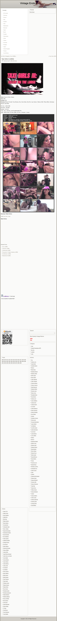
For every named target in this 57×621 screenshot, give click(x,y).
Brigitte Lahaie (34, 373)
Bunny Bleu (33, 377)
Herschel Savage (6, 548)
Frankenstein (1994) (6, 250)
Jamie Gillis (5, 552)
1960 (3, 359)
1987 (18, 361)
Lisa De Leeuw (34, 427)
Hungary (5, 44)
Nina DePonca (34, 456)
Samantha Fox (34, 468)
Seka (32, 472)
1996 (14, 362)
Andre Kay (5, 517)
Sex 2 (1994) (5, 246)
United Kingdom (6, 48)
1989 (23, 361)
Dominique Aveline (7, 532)
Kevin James (6, 571)
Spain (4, 30)
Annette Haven (34, 365)
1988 (20, 361)
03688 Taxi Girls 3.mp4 (5, 216)
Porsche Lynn (34, 462)
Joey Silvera (5, 561)
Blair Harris (33, 369)
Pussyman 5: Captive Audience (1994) (10, 252)
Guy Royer (5, 544)
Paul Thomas (6, 579)
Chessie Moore (34, 383)
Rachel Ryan (33, 464)
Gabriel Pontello (6, 540)
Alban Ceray (5, 513)
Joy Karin (33, 406)
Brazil (4, 32)
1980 (3, 361)
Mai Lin (32, 439)
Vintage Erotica (28, 3)
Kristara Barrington (35, 422)
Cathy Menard (34, 379)
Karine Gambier (34, 412)
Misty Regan (33, 451)
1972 (9, 359)
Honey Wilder (6, 550)
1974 (14, 359)
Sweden (5, 21)
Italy (4, 19)
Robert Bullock (6, 594)
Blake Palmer (6, 521)
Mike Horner (5, 575)
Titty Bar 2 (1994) (5, 248)
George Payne (6, 542)
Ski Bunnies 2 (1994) (6, 253)
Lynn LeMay (33, 435)
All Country (5, 13)
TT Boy (4, 608)
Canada (5, 34)
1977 (20, 359)
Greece (4, 17)
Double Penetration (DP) (36, 348)
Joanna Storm (34, 404)
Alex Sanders (6, 515)
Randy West (5, 586)
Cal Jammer (5, 524)
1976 (18, 359)
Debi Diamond (34, 387)
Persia (32, 460)
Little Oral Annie (34, 429)
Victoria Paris (34, 503)
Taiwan (4, 40)
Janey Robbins (34, 400)
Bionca (32, 367)
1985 (14, 361)
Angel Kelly (33, 363)
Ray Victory (5, 588)
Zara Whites (33, 505)
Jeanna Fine (33, 402)
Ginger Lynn (33, 398)
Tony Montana (6, 612)
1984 (12, 361)
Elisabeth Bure (34, 394)
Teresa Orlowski (34, 491)
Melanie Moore (34, 447)
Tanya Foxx (33, 487)
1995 (12, 362)
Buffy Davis (33, 375)
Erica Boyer (33, 396)
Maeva (32, 437)
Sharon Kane (33, 478)
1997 (16, 362)
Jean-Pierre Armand (7, 554)
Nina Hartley (33, 458)
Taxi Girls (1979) (52, 56)
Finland (4, 50)
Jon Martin (5, 569)
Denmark (5, 27)
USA (4, 23)
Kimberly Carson (34, 418)
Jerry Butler (5, 557)
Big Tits (32, 350)
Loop (32, 353)
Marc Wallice (5, 573)
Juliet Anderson (34, 408)
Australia (5, 42)
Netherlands (5, 25)
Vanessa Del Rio (34, 499)
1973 (12, 359)
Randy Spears (6, 585)
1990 (25, 361)
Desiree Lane (33, 391)
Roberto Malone (6, 596)
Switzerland (5, 36)
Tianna (32, 493)
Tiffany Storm (34, 489)
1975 (16, 359)
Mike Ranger (5, 577)
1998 (18, 362)
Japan (4, 46)
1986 (16, 361)
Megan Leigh (33, 445)
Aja (32, 360)
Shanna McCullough (35, 476)
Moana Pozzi (33, 453)
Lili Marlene (33, 425)
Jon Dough (5, 567)
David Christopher (6, 530)
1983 (9, 361)
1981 (5, 361)
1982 (7, 361)
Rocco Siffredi (6, 598)
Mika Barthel (33, 449)
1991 (3, 362)
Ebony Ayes (33, 393)
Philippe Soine (6, 583)
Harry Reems (6, 546)
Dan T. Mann (5, 528)
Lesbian (32, 352)
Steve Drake (5, 606)
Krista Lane (33, 420)
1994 (9, 362)
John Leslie (5, 565)
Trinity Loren (33, 497)
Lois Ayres (33, 431)
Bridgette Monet (34, 371)
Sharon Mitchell (34, 480)
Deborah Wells (34, 389)
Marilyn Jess (33, 443)
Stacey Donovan (34, 484)
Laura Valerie (33, 424)
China (4, 38)
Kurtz (16, 60)
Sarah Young (33, 470)
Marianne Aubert (34, 441)
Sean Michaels (6, 604)
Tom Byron (5, 610)
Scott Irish (5, 602)
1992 (5, 362)
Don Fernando (6, 534)
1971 (7, 359)
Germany (5, 15)
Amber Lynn (33, 362)
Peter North (5, 581)
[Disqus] (28, 275)
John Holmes (6, 563)
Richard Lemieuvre (7, 592)
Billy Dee (5, 519)
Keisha (32, 416)
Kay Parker (33, 414)
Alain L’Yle (5, 511)
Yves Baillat (5, 614)
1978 (23, 359)
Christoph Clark (6, 526)
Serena (32, 474)
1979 (25, 359)
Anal (32, 346)
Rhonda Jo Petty (34, 466)
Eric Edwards (6, 536)
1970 (5, 359)
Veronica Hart (34, 501)
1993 (7, 362)
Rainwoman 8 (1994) (6, 255)
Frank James (6, 538)
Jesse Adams (6, 559)
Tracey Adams (34, 495)
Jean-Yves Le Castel (7, 555)
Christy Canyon (34, 385)
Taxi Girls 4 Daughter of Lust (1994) (8, 56)
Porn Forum (32, 12)
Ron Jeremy (5, 600)
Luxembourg (5, 53)
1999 (20, 362)
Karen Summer (34, 410)
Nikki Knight (33, 455)
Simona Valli (33, 482)
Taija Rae (33, 486)
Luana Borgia (33, 433)
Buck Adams (5, 523)
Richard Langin (6, 590)
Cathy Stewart (34, 381)
